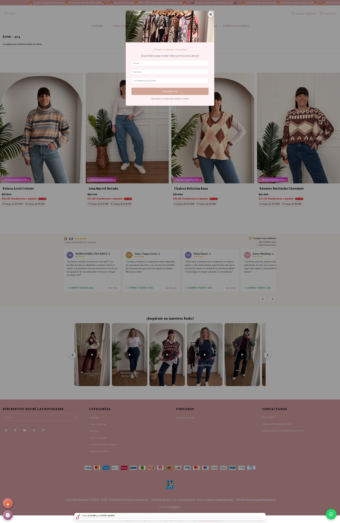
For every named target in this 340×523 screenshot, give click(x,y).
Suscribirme (170, 91)
